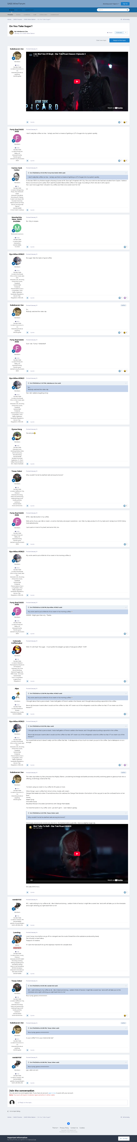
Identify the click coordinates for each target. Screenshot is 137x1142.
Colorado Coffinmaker (16, 642)
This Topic (120, 10)
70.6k (18, 237)
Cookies (82, 1128)
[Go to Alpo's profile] (17, 695)
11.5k (17, 659)
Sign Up (125, 3)
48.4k (18, 270)
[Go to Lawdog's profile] (17, 939)
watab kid (16, 900)
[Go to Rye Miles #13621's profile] (17, 261)
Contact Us (74, 1128)
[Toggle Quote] (29, 173)
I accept (125, 1138)
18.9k (17, 445)
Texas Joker (16, 471)
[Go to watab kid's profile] (17, 906)
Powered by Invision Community (68, 1132)
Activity (20, 10)
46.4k (18, 705)
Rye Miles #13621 (16, 254)
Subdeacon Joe (22, 31)
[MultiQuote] (27, 122)
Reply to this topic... (25, 1102)
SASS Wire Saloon (29, 33)
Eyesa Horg (17, 429)
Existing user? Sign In (110, 4)
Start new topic (101, 40)
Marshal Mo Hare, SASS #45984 (17, 219)
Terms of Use (32, 1139)
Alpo (17, 689)
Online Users (43, 14)
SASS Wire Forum (16, 3)
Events (18, 14)
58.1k (17, 65)
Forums (10, 14)
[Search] (127, 9)
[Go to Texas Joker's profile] (17, 478)
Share (110, 32)
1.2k (18, 186)
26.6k (17, 148)
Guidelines (27, 14)
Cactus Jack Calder (16, 169)
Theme (54, 1128)
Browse (11, 10)
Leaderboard (55, 14)
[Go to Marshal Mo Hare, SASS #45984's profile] (17, 228)
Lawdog (16, 932)
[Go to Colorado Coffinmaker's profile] (17, 649)
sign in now (52, 1093)
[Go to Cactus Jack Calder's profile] (17, 176)
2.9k (17, 487)
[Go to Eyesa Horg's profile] (17, 436)
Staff (34, 14)
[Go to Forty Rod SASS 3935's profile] (17, 138)
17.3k (17, 916)
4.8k (17, 951)
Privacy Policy (64, 1128)
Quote (32, 122)
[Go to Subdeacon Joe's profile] (11, 33)
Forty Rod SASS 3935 (17, 131)
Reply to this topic (119, 40)
